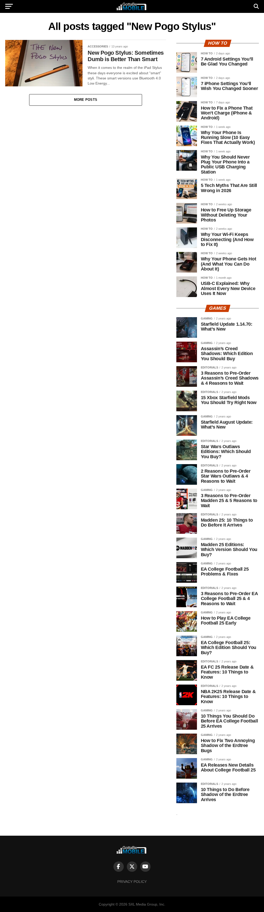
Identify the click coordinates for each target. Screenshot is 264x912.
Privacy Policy (132, 882)
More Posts (85, 100)
